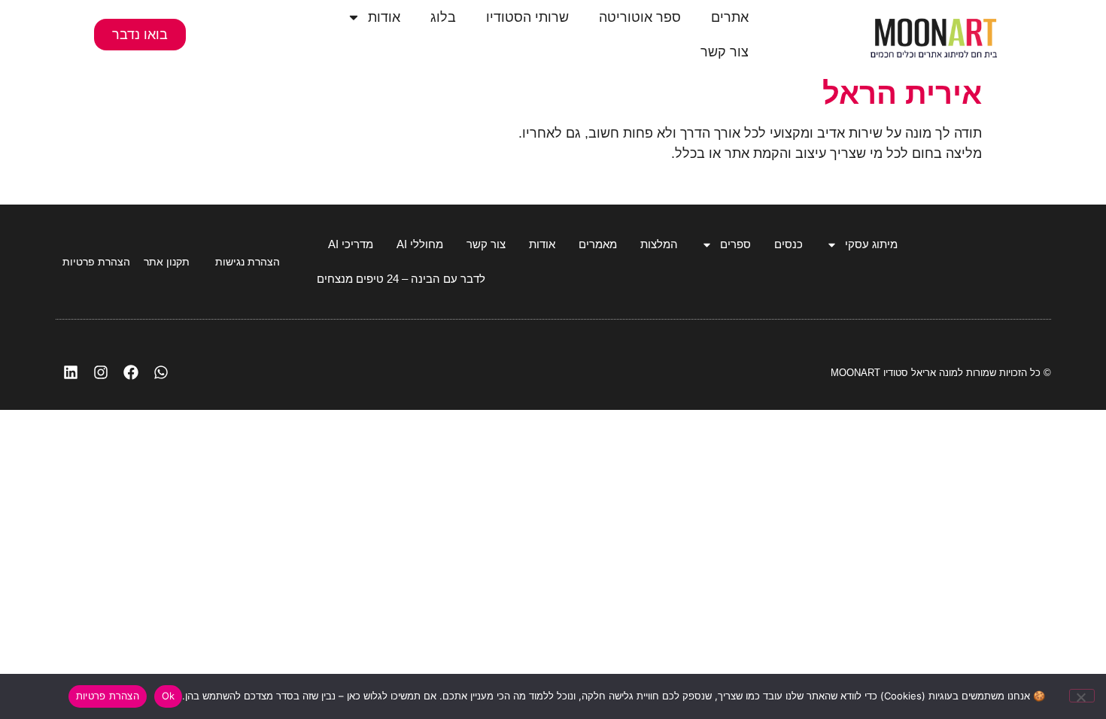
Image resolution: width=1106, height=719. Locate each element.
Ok (168, 696)
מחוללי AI (420, 244)
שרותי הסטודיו (527, 17)
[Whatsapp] (161, 372)
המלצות (659, 244)
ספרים (735, 244)
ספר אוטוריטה (640, 17)
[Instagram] (101, 372)
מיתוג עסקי (871, 244)
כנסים (788, 244)
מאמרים (598, 244)
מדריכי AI (350, 244)
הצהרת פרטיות (107, 696)
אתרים (730, 17)
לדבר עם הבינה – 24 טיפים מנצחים (401, 278)
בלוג (443, 17)
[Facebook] (131, 372)
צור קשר (724, 51)
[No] (1082, 695)
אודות (384, 17)
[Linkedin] (71, 372)
